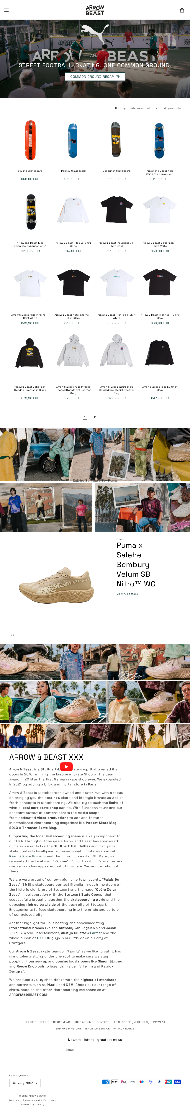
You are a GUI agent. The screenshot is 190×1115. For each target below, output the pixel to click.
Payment (159, 1022)
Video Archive (83, 1022)
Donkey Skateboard (73, 170)
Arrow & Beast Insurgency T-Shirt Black (117, 244)
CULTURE (30, 1022)
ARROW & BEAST (37, 1096)
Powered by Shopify (32, 1104)
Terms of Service (97, 1028)
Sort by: (120, 108)
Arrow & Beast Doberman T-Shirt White (160, 244)
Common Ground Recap (92, 77)
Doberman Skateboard (116, 170)
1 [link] (85, 417)
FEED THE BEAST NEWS (55, 1022)
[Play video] (66, 766)
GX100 (42, 938)
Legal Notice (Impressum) (130, 1022)
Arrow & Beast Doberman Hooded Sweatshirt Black (30, 388)
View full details (128, 593)
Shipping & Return (68, 1028)
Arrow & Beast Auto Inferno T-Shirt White (30, 316)
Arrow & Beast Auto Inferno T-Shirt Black (73, 316)
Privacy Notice (123, 1028)
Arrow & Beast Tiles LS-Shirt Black (160, 388)
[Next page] (105, 417)
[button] (6, 10)
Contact (103, 1022)
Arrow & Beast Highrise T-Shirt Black (160, 316)
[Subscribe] (124, 1050)
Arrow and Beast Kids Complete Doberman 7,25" (30, 244)
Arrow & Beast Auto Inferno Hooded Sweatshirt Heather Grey (73, 390)
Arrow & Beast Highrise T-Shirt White (117, 316)
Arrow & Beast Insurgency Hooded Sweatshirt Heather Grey (116, 390)
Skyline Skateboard (30, 170)
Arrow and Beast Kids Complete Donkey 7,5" (160, 172)
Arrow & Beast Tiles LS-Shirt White (73, 244)
